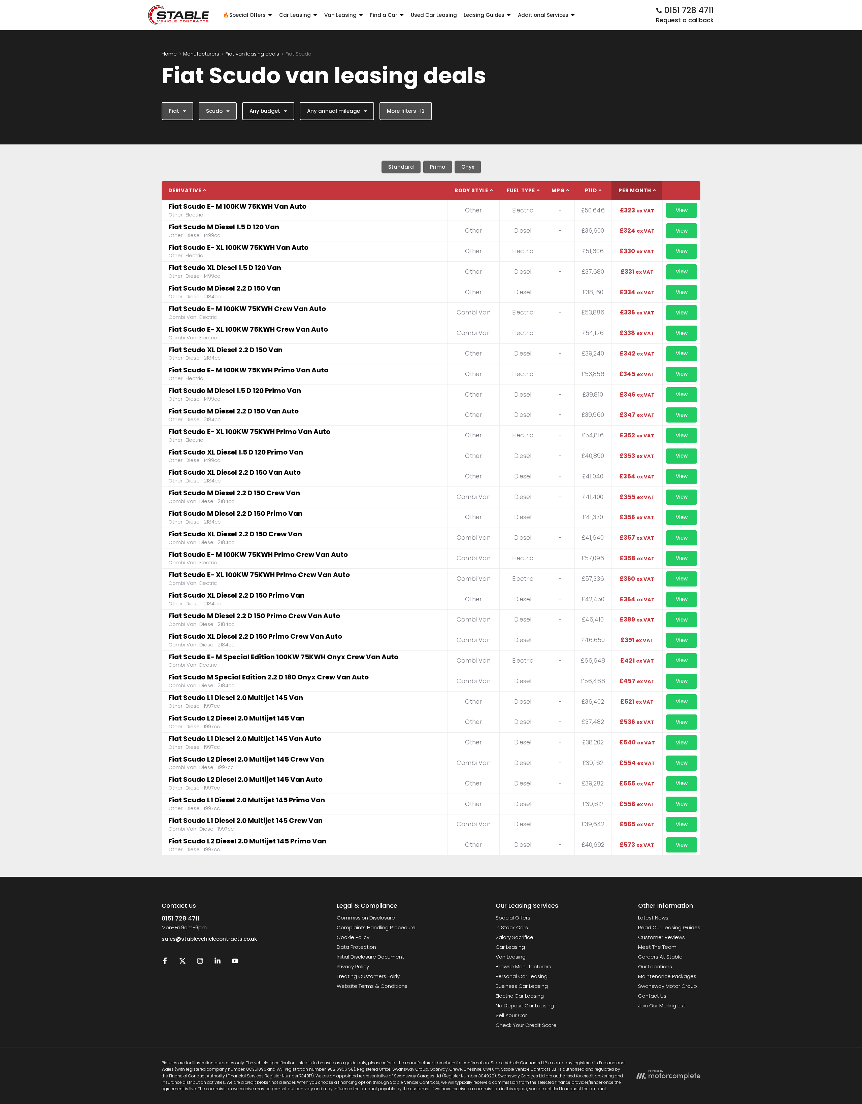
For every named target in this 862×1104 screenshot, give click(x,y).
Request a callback (685, 20)
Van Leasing (511, 956)
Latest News (653, 917)
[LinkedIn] (217, 962)
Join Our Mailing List (661, 1005)
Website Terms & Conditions (372, 986)
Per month (635, 190)
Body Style (471, 190)
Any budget (265, 110)
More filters (406, 110)
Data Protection (356, 946)
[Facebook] (165, 962)
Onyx (467, 166)
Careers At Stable (660, 956)
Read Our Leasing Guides (669, 927)
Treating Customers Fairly (368, 976)
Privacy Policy (353, 966)
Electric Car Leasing (520, 995)
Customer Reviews (661, 937)
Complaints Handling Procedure (376, 927)
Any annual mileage (333, 110)
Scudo (214, 110)
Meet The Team (657, 946)
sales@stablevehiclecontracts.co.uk (209, 938)
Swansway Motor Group (667, 986)
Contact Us (652, 995)
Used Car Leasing (434, 15)
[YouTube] (235, 962)
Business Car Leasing (522, 986)
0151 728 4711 (181, 918)
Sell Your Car (511, 1015)
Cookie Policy (353, 937)
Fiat (174, 110)
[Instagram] (200, 962)
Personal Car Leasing (522, 976)
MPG (558, 190)
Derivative (184, 190)
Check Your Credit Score (526, 1025)
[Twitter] (182, 962)
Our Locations (655, 966)
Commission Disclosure (366, 917)
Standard (401, 166)
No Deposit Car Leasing (525, 1005)
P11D (591, 190)
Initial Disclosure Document (370, 956)
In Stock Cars (512, 927)
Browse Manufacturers (523, 966)
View (682, 210)
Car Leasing (510, 946)
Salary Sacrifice (514, 937)
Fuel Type (521, 190)
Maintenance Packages (667, 976)
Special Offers (513, 917)
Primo (437, 166)
